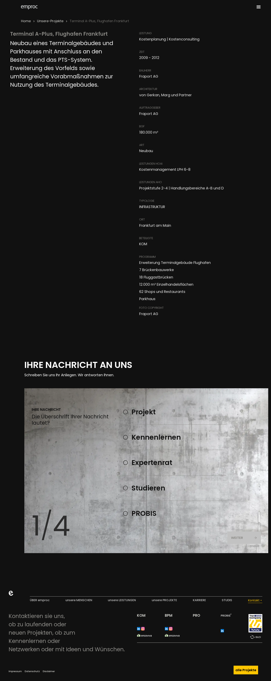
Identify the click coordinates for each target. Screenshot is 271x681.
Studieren (148, 488)
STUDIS (227, 600)
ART (141, 145)
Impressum (15, 671)
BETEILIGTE (146, 238)
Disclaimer (49, 671)
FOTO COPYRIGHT (151, 308)
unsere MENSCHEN (78, 600)
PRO (196, 615)
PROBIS (144, 513)
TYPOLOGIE (146, 201)
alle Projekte (245, 670)
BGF (142, 126)
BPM (168, 615)
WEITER (237, 537)
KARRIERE (199, 600)
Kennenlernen (156, 437)
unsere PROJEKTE (164, 600)
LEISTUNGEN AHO (150, 182)
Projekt (143, 412)
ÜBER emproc (40, 600)
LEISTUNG (145, 33)
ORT (142, 219)
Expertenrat (151, 462)
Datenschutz (32, 671)
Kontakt (254, 600)
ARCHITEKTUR (148, 89)
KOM (141, 615)
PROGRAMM (147, 257)
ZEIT (142, 52)
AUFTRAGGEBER (149, 108)
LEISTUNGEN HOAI (150, 164)
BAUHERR (145, 70)
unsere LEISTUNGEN (122, 600)
